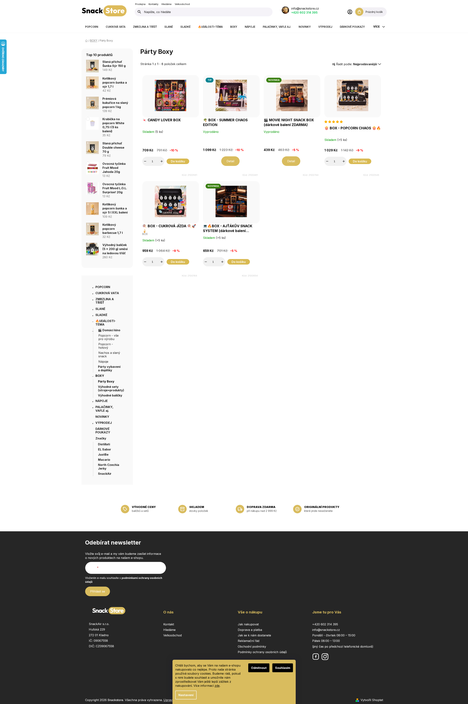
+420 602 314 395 (304, 12)
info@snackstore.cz (305, 8)
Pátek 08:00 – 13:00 (326, 641)
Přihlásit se (97, 591)
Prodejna (140, 4)
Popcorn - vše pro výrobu (108, 337)
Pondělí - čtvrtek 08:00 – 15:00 (333, 635)
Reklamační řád (248, 641)
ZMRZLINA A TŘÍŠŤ (104, 300)
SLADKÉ (101, 315)
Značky (100, 438)
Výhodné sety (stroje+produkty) (111, 388)
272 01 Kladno (99, 635)
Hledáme (166, 4)
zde (217, 685)
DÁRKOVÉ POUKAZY (102, 430)
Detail (230, 161)
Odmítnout (259, 668)
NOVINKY (102, 417)
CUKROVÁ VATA (107, 293)
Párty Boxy (106, 381)
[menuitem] (91, 26)
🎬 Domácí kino (109, 330)
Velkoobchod (182, 4)
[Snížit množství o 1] (145, 161)
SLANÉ (100, 309)
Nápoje (103, 361)
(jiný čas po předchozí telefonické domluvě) (342, 646)
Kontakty (153, 4)
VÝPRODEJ (103, 423)
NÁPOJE (101, 401)
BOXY (99, 376)
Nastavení (185, 695)
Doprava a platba (250, 630)
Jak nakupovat (248, 624)
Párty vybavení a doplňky (109, 368)
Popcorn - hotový (105, 345)
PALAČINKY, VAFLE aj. (104, 408)
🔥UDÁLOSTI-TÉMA (105, 322)
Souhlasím (282, 668)
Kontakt (168, 624)
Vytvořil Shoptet (372, 700)
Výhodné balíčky (110, 395)
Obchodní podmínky (252, 646)
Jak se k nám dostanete (254, 635)
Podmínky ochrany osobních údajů (262, 652)
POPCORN (102, 287)
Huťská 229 (97, 629)
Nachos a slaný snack (109, 354)
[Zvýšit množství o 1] (161, 161)
